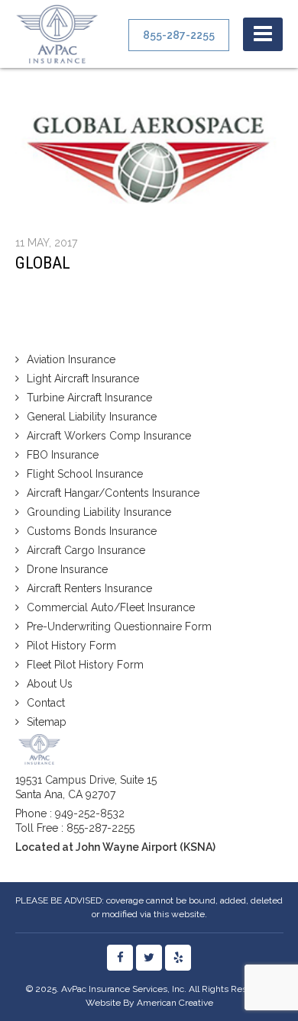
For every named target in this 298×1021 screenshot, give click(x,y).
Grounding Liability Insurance (99, 512)
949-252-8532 (90, 813)
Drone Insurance (67, 569)
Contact (46, 703)
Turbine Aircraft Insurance (89, 397)
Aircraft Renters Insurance (89, 588)
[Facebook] (120, 958)
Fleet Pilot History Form (85, 665)
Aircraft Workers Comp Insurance (109, 436)
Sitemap (46, 722)
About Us (50, 684)
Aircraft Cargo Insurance (86, 550)
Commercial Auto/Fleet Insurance (111, 607)
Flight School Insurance (85, 474)
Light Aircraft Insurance (83, 378)
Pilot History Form (71, 645)
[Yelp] (178, 958)
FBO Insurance (63, 455)
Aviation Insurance (71, 359)
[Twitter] (149, 958)
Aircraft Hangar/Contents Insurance (113, 493)
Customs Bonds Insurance (92, 531)
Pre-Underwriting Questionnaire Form (119, 626)
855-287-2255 (100, 828)
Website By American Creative (149, 1002)
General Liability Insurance (92, 417)
